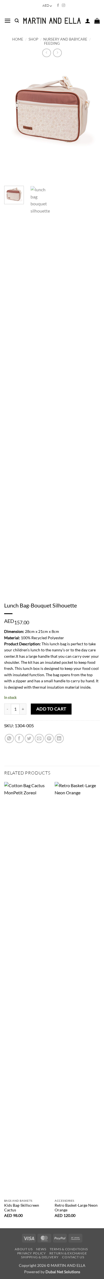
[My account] (87, 21)
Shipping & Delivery (40, 1257)
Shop (33, 39)
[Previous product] (57, 53)
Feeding (52, 43)
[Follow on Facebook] (58, 5)
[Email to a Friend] (39, 738)
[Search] (17, 20)
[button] (7, 20)
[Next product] (46, 53)
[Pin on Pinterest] (49, 738)
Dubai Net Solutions (62, 1271)
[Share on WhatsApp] (9, 738)
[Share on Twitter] (29, 738)
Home (17, 39)
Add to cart (51, 708)
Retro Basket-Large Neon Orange (76, 1207)
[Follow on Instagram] (63, 5)
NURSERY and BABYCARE (65, 39)
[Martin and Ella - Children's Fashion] (52, 20)
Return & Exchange (68, 1253)
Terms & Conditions (69, 1249)
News (41, 1249)
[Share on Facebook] (19, 738)
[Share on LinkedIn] (59, 738)
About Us (23, 1249)
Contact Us (73, 1257)
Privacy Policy (31, 1253)
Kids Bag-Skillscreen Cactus (21, 1207)
